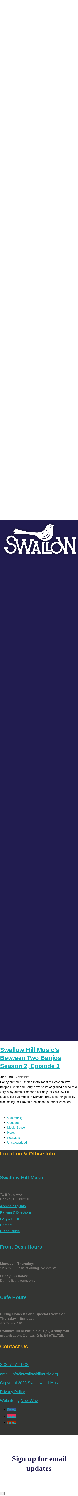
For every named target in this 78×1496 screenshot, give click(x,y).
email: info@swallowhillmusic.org (29, 1374)
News (11, 1132)
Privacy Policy (12, 1391)
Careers (6, 1225)
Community (22, 1076)
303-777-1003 (14, 1364)
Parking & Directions (16, 1212)
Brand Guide (10, 1231)
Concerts (13, 1122)
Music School (16, 1127)
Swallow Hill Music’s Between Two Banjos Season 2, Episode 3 (30, 1057)
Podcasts (13, 1137)
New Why (29, 1400)
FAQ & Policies (11, 1219)
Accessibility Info (13, 1206)
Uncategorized (17, 1142)
